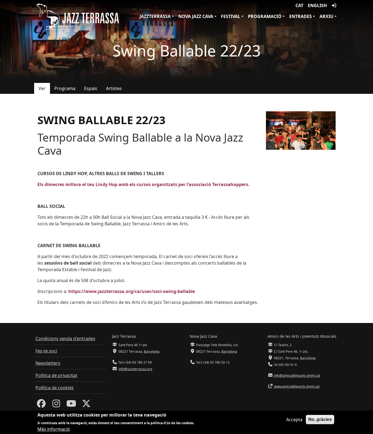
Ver (42, 88)
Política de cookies (54, 388)
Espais (90, 88)
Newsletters (47, 363)
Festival (230, 16)
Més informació (53, 429)
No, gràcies (320, 419)
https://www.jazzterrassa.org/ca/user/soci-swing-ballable (131, 291)
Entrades (300, 16)
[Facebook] (41, 405)
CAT (299, 5)
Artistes (114, 88)
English (317, 5)
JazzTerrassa (155, 16)
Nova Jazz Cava (195, 16)
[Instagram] (56, 405)
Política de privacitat (56, 375)
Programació (265, 16)
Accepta (294, 420)
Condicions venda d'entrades (65, 339)
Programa (64, 88)
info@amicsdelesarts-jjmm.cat (296, 375)
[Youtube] (71, 405)
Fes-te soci (46, 351)
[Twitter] (86, 405)
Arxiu (326, 16)
